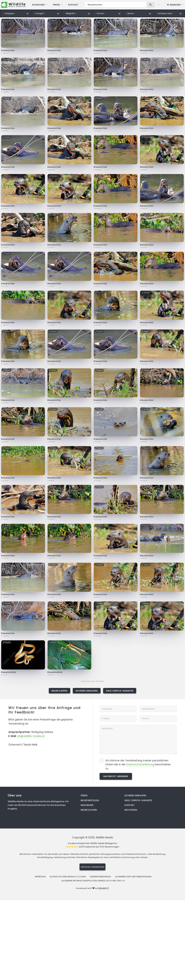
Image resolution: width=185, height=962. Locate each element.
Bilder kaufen (59, 690)
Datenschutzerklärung (140, 764)
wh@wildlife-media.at (31, 736)
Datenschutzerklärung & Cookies (68, 876)
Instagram (130, 809)
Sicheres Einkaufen (87, 690)
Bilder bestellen (90, 800)
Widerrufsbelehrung (100, 876)
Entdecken (38, 4)
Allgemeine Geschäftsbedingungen (133, 876)
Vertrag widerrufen (92, 866)
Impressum (40, 876)
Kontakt (73, 4)
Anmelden (175, 4)
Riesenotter (8, 50)
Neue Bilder (87, 805)
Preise (56, 4)
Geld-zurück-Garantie (119, 690)
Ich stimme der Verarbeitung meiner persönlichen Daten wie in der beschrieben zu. (138, 764)
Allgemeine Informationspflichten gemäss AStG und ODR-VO (93, 880)
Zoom (7, 21)
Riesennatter (8, 672)
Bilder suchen (89, 809)
